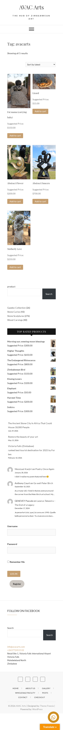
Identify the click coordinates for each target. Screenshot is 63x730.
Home (16, 688)
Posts (45, 693)
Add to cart (15, 135)
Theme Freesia (47, 706)
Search (49, 294)
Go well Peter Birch (43, 483)
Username (12, 526)
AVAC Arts (31, 7)
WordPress (37, 709)
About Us (30, 688)
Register (17, 584)
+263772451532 (15, 650)
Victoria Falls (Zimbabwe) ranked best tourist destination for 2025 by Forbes (31, 450)
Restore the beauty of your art (23, 436)
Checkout (39, 697)
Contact (22, 697)
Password (12, 544)
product (11, 286)
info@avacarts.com (16, 646)
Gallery (46, 688)
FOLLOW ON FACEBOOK (23, 611)
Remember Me (17, 562)
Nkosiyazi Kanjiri (23, 469)
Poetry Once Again (44, 469)
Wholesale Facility (25, 693)
